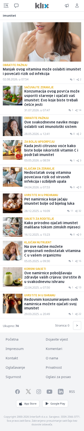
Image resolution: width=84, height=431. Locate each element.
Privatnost (54, 367)
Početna (12, 339)
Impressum (15, 348)
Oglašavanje (15, 367)
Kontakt (12, 358)
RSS (72, 391)
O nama (52, 358)
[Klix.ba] (42, 5)
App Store (30, 403)
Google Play (57, 403)
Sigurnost (13, 377)
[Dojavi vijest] (67, 5)
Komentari (54, 348)
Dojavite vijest (57, 339)
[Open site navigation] (6, 5)
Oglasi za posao (58, 377)
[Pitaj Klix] (16, 5)
